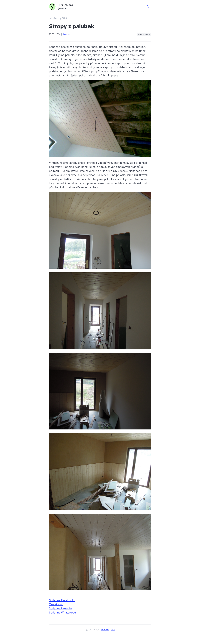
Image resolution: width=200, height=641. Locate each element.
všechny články (60, 18)
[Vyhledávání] (147, 6)
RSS (113, 629)
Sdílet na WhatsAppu (62, 612)
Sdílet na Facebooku (62, 600)
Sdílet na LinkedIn (60, 608)
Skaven (66, 34)
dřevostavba (144, 34)
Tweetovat (56, 604)
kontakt (105, 629)
